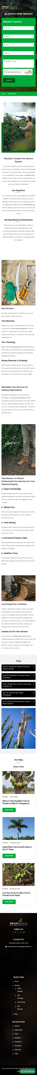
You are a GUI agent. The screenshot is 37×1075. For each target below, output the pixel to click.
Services (25, 3)
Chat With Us (29, 1071)
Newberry (18, 1038)
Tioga (16, 1053)
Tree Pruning (21, 1002)
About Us (32, 1)
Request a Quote (29, 10)
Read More (9, 810)
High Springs (18, 1030)
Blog (34, 6)
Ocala (16, 1034)
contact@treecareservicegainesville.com (20, 946)
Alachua (17, 1026)
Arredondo (18, 1045)
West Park (18, 1049)
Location (32, 3)
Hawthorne (18, 1042)
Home (26, 1)
